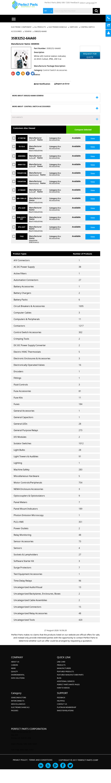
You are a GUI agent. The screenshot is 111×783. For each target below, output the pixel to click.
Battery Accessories (24, 286)
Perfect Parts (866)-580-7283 (57, 2)
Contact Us (62, 704)
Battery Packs (21, 299)
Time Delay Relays (23, 580)
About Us (15, 662)
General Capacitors (23, 417)
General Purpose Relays (26, 430)
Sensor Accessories (23, 541)
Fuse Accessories (22, 391)
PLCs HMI (18, 521)
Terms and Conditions (40, 760)
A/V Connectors (22, 260)
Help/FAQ (61, 701)
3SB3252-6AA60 (40, 31)
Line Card (61, 662)
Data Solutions (18, 678)
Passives (14, 710)
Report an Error (63, 84)
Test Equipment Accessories (28, 574)
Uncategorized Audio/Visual (28, 587)
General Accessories (24, 410)
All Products (40, 27)
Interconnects (17, 701)
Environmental (18, 675)
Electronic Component (21, 27)
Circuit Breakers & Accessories (29, 306)
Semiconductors (18, 697)
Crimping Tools (21, 338)
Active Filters (20, 273)
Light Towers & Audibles (26, 456)
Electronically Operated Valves (29, 364)
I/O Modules (20, 436)
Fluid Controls (21, 384)
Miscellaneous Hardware (26, 476)
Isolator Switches (22, 443)
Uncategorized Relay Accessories (30, 613)
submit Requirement (110, 26)
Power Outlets (21, 528)
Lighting (18, 462)
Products (61, 665)
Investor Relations (65, 710)
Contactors (19, 325)
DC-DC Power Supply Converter (30, 345)
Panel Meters (20, 502)
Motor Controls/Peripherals (28, 482)
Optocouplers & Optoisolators (29, 495)
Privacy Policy (20, 760)
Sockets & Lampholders (26, 554)
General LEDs (20, 423)
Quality (14, 671)
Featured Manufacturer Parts (70, 675)
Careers (14, 665)
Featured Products (65, 671)
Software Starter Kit (24, 561)
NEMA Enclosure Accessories (28, 489)
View (93, 138)
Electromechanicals (58, 27)
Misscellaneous (18, 704)
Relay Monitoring (22, 534)
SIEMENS (28, 31)
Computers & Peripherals (27, 319)
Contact (110, 18)
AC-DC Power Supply (24, 266)
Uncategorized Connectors (27, 606)
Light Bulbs (19, 449)
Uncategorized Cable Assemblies (30, 600)
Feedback (74, 2)
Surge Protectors (22, 567)
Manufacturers (64, 668)
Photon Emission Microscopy (28, 515)
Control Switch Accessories (27, 332)
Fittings (17, 377)
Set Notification (43, 84)
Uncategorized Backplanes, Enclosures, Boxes (37, 593)
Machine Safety (21, 469)
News (13, 668)
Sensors (18, 548)
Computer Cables (22, 312)
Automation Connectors (26, 279)
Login (110, 33)
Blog (59, 678)
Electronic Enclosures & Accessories (32, 358)
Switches (74, 27)
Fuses (16, 404)
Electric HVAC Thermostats (27, 351)
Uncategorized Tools (24, 619)
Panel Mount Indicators (26, 508)
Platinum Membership (66, 707)
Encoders (18, 371)
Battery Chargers (22, 292)
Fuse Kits (18, 397)
